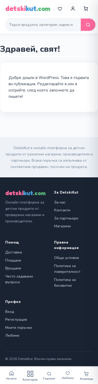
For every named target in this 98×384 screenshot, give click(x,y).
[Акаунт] (72, 8)
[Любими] (59, 8)
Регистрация (16, 319)
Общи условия (66, 257)
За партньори (66, 218)
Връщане (13, 268)
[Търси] (88, 25)
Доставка (13, 252)
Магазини (62, 226)
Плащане (13, 260)
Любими (12, 335)
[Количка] (85, 8)
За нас (60, 202)
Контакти (62, 210)
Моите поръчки (18, 327)
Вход (9, 311)
